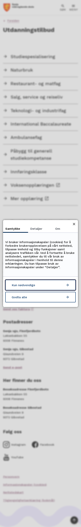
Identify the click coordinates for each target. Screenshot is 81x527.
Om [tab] (57, 228)
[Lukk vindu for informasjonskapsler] (74, 224)
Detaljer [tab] (36, 228)
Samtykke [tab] (12, 228)
